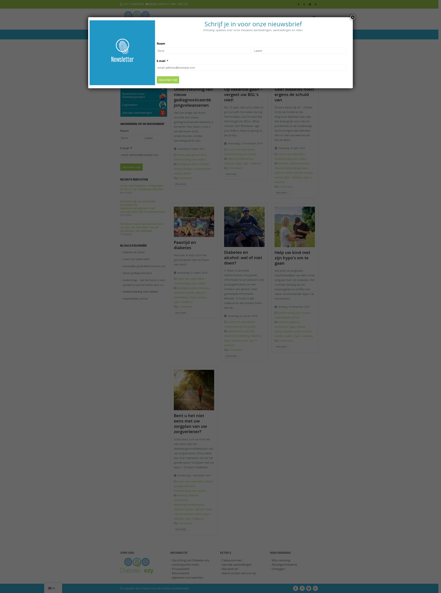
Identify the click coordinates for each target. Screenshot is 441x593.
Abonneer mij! (168, 80)
